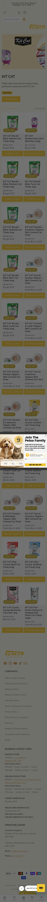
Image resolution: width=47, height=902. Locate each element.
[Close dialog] (46, 436)
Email (26, 459)
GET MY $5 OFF (35, 465)
